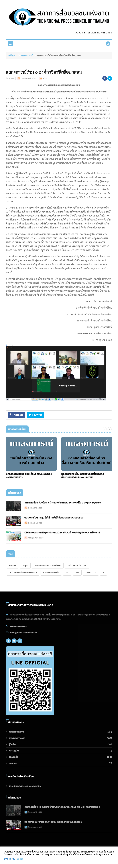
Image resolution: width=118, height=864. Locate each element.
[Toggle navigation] (10, 43)
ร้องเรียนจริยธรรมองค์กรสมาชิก (25, 786)
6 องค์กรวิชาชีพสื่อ (51, 572)
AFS (77, 572)
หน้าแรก (12, 55)
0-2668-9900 (18, 626)
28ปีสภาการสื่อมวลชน (77, 565)
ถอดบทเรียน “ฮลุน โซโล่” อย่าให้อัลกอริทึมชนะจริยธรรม (53, 518)
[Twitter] (14, 640)
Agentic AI (90, 572)
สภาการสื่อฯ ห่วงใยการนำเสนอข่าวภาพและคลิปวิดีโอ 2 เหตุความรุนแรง (62, 502)
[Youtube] (19, 640)
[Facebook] (8, 640)
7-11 (67, 572)
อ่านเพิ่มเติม (9, 858)
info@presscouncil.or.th (23, 632)
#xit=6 (12, 565)
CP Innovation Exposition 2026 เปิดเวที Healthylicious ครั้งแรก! (62, 532)
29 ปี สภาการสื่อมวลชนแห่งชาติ (23, 572)
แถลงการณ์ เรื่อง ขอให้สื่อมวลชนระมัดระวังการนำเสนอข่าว (29, 475)
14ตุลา (25, 565)
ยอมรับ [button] (20, 858)
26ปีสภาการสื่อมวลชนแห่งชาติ (47, 565)
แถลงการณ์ (27, 55)
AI (103, 572)
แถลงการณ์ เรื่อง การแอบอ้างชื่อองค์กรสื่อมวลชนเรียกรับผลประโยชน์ (82, 475)
